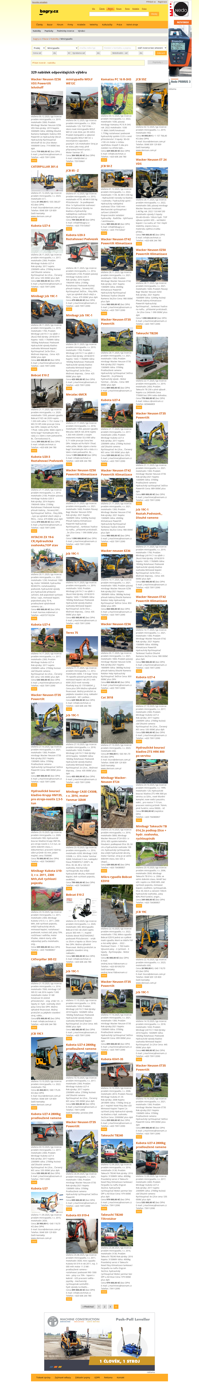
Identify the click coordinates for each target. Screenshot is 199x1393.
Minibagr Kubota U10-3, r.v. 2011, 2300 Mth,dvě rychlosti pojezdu (46, 877)
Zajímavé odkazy (63, 1377)
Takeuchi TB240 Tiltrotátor (112, 1217)
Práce (119, 24)
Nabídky (37, 30)
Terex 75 (72, 633)
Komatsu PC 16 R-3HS (116, 79)
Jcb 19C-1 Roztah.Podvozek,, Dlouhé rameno (149, 513)
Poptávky (49, 30)
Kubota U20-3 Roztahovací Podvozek (47, 459)
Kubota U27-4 (40, 226)
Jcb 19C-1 (72, 553)
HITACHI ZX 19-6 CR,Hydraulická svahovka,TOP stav (44, 541)
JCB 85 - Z (72, 170)
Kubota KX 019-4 (77, 1215)
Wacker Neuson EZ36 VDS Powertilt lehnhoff (46, 83)
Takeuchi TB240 (112, 1135)
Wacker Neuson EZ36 (116, 624)
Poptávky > (158, 62)
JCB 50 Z (106, 166)
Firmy (70, 24)
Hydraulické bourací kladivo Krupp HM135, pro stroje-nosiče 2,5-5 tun (46, 797)
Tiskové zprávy (43, 1377)
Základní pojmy (82, 1377)
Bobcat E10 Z (40, 375)
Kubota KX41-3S (112, 1059)
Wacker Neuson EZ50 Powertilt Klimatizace (81, 472)
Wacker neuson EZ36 (115, 551)
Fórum (60, 24)
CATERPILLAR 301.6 (44, 167)
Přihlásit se (151, 2)
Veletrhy (94, 24)
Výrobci (81, 30)
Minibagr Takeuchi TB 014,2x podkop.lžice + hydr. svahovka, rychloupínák (151, 832)
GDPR (97, 1377)
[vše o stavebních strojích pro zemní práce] (48, 11)
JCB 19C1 (37, 1034)
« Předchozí (88, 1306)
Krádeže (81, 24)
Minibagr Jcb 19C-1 (44, 296)
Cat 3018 (107, 697)
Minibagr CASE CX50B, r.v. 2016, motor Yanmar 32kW (81, 796)
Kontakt (120, 1377)
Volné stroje (132, 24)
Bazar (50, 24)
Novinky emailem (39, 2)
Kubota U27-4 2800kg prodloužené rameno (46, 1116)
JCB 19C (141, 912)
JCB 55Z (141, 79)
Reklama (108, 1377)
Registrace (162, 2)
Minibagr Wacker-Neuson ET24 (113, 780)
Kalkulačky (107, 24)
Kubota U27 (39, 1188)
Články (39, 24)
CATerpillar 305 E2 (43, 959)
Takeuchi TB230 (147, 333)
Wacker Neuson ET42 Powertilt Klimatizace (116, 241)
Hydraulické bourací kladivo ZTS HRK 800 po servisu (150, 752)
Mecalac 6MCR (76, 394)
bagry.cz (37, 38)
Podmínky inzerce (65, 30)
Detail (34, 160)
